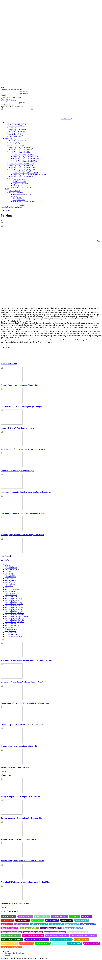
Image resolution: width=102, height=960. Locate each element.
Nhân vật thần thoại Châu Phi (14, 607)
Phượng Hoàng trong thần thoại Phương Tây (19, 385)
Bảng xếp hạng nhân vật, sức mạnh (24, 201)
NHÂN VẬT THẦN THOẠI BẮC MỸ (22, 165)
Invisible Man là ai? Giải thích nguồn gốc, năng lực (22, 406)
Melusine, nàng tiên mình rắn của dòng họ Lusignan (22, 535)
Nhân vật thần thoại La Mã (13, 611)
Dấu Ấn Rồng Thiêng (16, 135)
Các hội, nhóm (17, 198)
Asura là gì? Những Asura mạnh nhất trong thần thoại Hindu (26, 882)
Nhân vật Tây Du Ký (11, 596)
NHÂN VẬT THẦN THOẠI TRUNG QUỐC (28, 158)
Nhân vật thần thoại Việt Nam (14, 622)
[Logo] (16, 119)
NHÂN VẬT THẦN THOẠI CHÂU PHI (22, 167)
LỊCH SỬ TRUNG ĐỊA (20, 180)
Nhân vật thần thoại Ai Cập (13, 598)
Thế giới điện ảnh (10, 631)
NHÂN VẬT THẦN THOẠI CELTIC (21, 176)
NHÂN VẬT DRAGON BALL (19, 129)
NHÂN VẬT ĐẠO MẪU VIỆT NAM (25, 173)
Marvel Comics (9, 578)
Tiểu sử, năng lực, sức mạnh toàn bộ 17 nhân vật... (21, 818)
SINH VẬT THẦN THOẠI (22, 187)
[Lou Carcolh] (12, 552)
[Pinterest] (25, 354)
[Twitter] (18, 354)
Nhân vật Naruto (10, 593)
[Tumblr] (54, 354)
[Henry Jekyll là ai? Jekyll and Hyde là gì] (12, 424)
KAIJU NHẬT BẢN (19, 182)
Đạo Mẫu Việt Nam (11, 568)
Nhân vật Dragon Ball (12, 589)
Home (3, 207)
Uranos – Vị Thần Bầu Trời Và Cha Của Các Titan (22, 725)
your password (23, 93)
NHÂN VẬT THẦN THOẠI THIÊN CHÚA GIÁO (30, 174)
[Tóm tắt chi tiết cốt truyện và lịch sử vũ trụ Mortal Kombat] (12, 835)
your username (23, 91)
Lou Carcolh (6, 556)
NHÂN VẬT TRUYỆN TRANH (15, 124)
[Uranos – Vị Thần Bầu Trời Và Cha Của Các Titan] (12, 721)
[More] (75, 354)
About (7, 951)
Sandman (79, 310)
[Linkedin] (40, 354)
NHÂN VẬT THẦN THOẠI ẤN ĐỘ (25, 155)
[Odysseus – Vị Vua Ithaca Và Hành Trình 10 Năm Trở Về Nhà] (12, 678)
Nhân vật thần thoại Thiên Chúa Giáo (16, 616)
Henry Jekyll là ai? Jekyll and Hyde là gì (17, 428)
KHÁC (11, 178)
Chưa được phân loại (25, 916)
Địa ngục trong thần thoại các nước (15, 903)
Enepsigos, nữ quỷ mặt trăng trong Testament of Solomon (24, 513)
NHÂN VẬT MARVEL (17, 126)
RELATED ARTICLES (9, 364)
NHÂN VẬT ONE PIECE (17, 133)
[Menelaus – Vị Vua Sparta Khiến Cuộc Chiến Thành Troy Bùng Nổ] (12, 656)
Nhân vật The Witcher (16, 144)
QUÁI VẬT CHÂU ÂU (20, 183)
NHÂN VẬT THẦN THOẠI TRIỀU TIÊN (27, 160)
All (6, 564)
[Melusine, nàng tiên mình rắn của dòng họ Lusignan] (12, 531)
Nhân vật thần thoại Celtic (13, 605)
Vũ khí (15, 196)
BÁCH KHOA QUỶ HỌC (21, 185)
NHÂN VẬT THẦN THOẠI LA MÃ (21, 149)
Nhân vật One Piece (11, 595)
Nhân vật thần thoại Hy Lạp (13, 609)
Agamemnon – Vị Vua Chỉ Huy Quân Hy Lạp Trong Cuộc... (26, 703)
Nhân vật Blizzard (10, 584)
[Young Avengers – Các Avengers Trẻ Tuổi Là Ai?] (12, 793)
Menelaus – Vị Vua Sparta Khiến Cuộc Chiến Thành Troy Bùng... (28, 660)
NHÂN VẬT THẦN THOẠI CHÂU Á (21, 153)
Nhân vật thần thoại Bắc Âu (13, 602)
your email (22, 103)
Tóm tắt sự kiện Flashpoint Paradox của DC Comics (22, 861)
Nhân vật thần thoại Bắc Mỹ (14, 604)
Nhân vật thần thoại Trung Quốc (15, 620)
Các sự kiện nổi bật (19, 200)
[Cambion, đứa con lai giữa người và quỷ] (12, 467)
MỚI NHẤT (5, 560)
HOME (7, 122)
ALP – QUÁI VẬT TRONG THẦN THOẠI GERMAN (23, 449)
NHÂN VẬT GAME (12, 138)
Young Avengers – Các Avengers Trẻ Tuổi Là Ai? (21, 797)
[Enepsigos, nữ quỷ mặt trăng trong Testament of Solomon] (12, 509)
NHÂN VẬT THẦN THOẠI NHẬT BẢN (27, 156)
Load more (4, 771)
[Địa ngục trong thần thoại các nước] (12, 899)
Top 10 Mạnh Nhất (11, 632)
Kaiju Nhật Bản (10, 575)
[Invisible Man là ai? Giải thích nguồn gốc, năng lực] (12, 403)
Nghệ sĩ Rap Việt (10, 580)
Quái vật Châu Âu (11, 207)
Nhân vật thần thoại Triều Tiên (14, 618)
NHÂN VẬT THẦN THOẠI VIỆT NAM (26, 162)
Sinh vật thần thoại (11, 629)
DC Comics (8, 571)
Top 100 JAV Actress (11, 634)
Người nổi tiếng (10, 582)
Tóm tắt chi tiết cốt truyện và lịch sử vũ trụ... (19, 839)
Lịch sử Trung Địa (10, 577)
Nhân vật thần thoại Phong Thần (23, 171)
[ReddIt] (47, 354)
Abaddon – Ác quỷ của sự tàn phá (15, 767)
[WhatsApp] (32, 354)
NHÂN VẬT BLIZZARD (17, 140)
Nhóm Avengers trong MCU (22, 194)
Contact (7, 955)
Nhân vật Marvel (10, 591)
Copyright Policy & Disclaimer (14, 953)
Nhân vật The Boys (15, 137)
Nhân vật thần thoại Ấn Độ (13, 600)
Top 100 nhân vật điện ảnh (13, 636)
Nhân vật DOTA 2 (15, 142)
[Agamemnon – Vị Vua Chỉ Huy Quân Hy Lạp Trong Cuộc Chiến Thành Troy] (12, 699)
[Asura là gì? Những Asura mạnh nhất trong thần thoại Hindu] (12, 878)
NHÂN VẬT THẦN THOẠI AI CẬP (21, 147)
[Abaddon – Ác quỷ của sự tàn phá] (12, 763)
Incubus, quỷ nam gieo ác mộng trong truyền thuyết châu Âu (26, 492)
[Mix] (61, 354)
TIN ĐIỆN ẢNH (14, 191)
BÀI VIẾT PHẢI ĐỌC (16, 192)
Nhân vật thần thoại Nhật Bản (14, 613)
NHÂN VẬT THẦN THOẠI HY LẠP (21, 151)
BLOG (7, 189)
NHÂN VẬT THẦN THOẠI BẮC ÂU (21, 164)
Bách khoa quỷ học (11, 566)
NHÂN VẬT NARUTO (17, 131)
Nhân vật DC (9, 586)
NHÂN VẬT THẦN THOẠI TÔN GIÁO (22, 169)
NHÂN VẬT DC (14, 128)
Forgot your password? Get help (11, 97)
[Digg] (68, 354)
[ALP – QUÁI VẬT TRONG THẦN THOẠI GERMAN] (12, 445)
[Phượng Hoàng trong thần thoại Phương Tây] (12, 381)
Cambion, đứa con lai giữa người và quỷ (17, 471)
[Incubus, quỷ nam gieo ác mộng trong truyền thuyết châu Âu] (12, 488)
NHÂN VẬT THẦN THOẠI (14, 146)
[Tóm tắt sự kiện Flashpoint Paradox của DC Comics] (12, 857)
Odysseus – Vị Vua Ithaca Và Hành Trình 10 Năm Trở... (24, 682)
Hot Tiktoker (9, 573)
